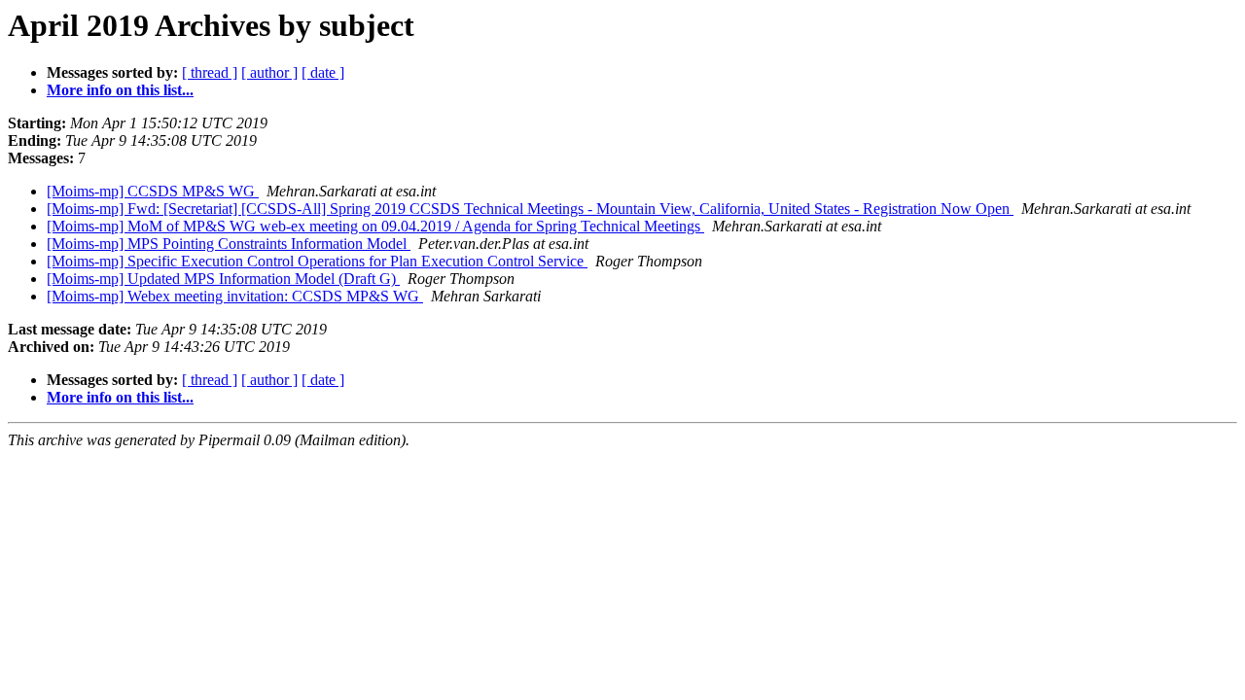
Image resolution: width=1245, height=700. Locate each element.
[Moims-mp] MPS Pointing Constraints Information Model (228, 243)
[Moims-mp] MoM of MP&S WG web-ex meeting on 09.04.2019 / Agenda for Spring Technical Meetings (375, 226)
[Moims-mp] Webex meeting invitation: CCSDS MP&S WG (235, 296)
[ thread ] (209, 72)
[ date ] (323, 72)
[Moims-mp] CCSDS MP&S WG (153, 191)
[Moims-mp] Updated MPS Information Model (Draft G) (223, 278)
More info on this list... (120, 90)
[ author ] (269, 72)
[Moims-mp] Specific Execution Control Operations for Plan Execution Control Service (317, 261)
